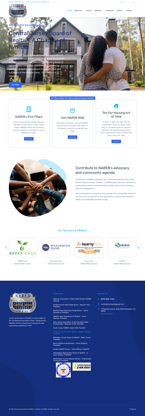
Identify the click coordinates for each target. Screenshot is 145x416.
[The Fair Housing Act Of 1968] (116, 106)
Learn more (28, 138)
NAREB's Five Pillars (28, 117)
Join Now (15, 85)
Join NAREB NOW (72, 118)
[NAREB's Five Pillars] (28, 109)
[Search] (133, 2)
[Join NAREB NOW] (72, 110)
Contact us (133, 409)
